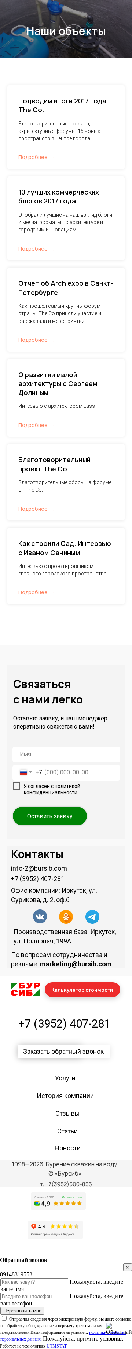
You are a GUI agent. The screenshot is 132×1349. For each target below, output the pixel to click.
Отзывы (67, 1325)
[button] (64, 1263)
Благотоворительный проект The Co (54, 676)
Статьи (67, 1343)
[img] (40, 1129)
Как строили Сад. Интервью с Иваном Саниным (64, 760)
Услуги (65, 1290)
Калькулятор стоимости (82, 1202)
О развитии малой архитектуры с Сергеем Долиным (57, 595)
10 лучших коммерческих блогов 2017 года (58, 408)
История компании (65, 1308)
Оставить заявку (50, 1028)
